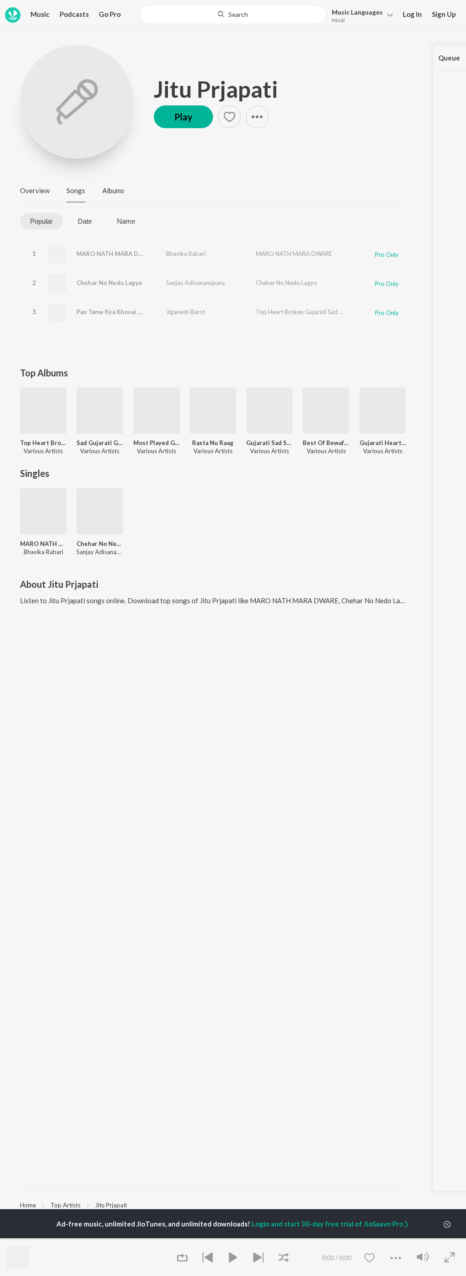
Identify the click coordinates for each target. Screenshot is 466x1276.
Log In (412, 14)
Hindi (338, 20)
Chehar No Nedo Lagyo (109, 282)
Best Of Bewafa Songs (326, 442)
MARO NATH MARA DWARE (116, 253)
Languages (357, 12)
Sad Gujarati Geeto (99, 442)
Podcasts (74, 14)
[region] (213, 1205)
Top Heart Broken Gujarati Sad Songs (305, 311)
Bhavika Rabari (186, 253)
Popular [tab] (41, 221)
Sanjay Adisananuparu (195, 282)
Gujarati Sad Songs (269, 442)
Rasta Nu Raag (212, 442)
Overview (35, 190)
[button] (360, 15)
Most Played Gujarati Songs (156, 442)
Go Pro (110, 14)
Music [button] (40, 14)
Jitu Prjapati (216, 89)
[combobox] (233, 14)
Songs (75, 190)
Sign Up (444, 14)
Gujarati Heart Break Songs (383, 442)
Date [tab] (85, 221)
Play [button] (183, 116)
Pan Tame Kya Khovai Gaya (114, 311)
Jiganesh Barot (185, 311)
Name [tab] (126, 221)
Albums (113, 190)
